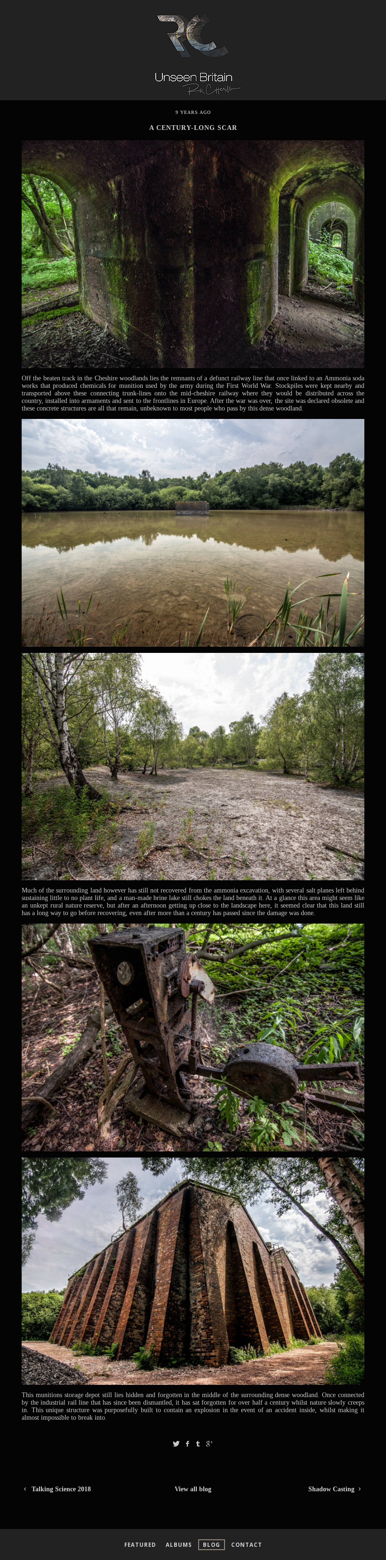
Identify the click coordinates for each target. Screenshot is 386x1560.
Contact (246, 1544)
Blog (211, 1544)
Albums (179, 1544)
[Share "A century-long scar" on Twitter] (176, 1443)
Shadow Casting (332, 1489)
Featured (140, 1544)
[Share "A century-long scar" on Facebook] (187, 1443)
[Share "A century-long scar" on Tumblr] (198, 1443)
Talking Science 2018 (60, 1489)
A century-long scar (193, 127)
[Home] (193, 97)
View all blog (193, 1489)
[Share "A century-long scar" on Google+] (209, 1443)
